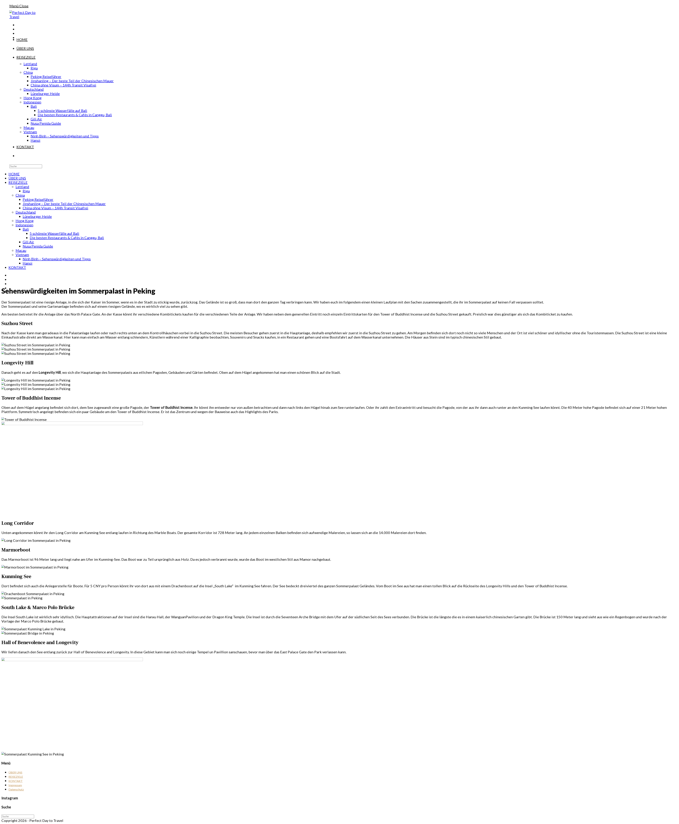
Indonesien (24, 225)
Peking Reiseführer (38, 199)
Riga (26, 191)
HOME (14, 174)
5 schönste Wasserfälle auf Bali (54, 233)
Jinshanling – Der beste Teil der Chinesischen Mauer (64, 203)
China (20, 195)
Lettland (22, 186)
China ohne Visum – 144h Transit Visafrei (55, 208)
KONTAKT (17, 267)
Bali (26, 229)
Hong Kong (25, 220)
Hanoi (27, 263)
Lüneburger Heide (37, 216)
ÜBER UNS (17, 178)
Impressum (15, 785)
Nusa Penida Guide (38, 246)
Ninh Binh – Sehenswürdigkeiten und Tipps (57, 259)
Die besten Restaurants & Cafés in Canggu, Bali (67, 237)
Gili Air (28, 242)
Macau (21, 250)
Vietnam (22, 254)
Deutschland (26, 212)
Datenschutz (16, 789)
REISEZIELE (18, 182)
